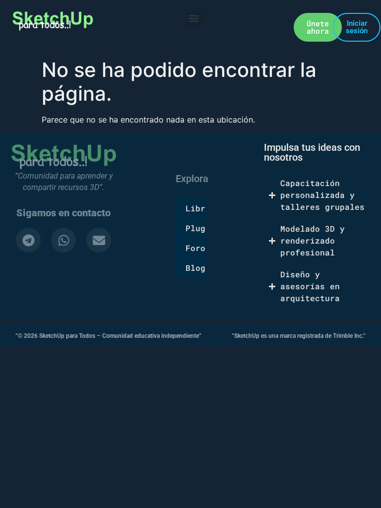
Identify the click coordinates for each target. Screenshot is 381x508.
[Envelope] (98, 240)
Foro (195, 248)
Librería (195, 208)
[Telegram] (28, 240)
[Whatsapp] (63, 240)
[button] (194, 18)
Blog (195, 267)
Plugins (195, 228)
